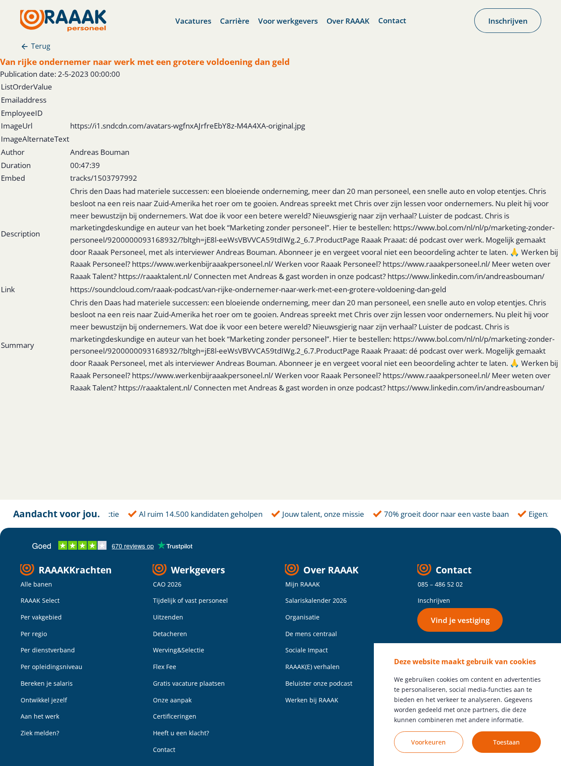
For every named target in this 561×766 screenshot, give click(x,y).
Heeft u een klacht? (181, 733)
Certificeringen (174, 716)
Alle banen (36, 584)
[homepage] (63, 21)
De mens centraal (311, 634)
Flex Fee (164, 666)
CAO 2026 (167, 584)
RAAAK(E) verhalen (312, 666)
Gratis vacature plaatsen (189, 683)
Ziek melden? (40, 733)
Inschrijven (434, 600)
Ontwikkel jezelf (44, 700)
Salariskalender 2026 (316, 600)
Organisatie (302, 617)
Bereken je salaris (47, 683)
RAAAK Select (40, 600)
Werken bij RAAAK (311, 700)
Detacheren (170, 634)
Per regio (34, 634)
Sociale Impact (306, 650)
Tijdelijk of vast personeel (190, 600)
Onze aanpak (172, 700)
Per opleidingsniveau (51, 666)
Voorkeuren (428, 742)
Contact (392, 20)
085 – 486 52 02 (440, 584)
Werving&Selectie (178, 650)
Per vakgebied (41, 617)
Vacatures (193, 20)
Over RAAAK (348, 20)
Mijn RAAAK (302, 584)
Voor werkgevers (288, 20)
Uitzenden (168, 617)
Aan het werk (40, 716)
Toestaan (506, 742)
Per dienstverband (48, 650)
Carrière (234, 20)
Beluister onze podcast (318, 683)
